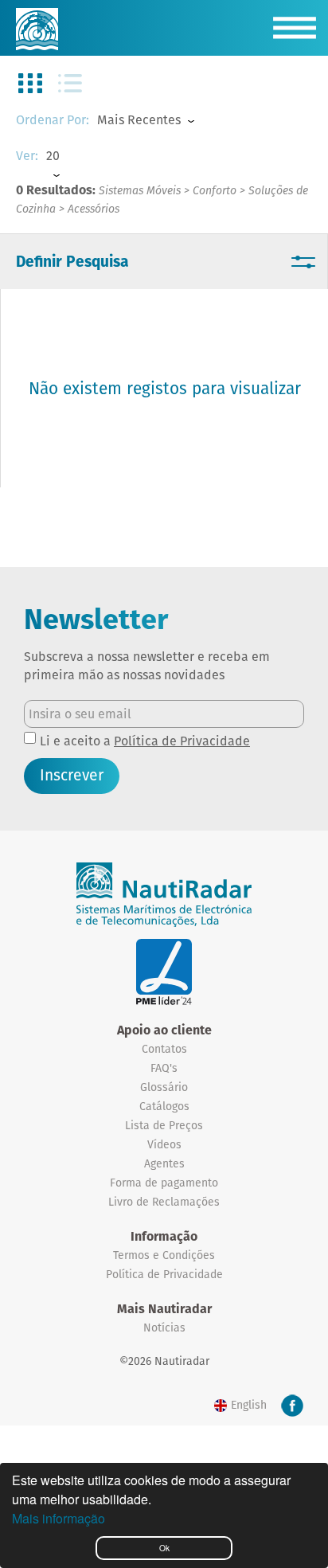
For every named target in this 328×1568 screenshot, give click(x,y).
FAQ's (164, 1068)
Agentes (164, 1163)
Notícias (164, 1327)
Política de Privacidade (182, 741)
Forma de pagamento (164, 1183)
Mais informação (58, 1518)
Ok (164, 1548)
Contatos (164, 1049)
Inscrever (71, 775)
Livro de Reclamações (164, 1202)
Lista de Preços (164, 1125)
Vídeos (164, 1144)
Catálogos (164, 1106)
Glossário (164, 1087)
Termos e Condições (164, 1255)
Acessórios (93, 209)
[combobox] (166, 121)
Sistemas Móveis (140, 190)
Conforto (214, 190)
